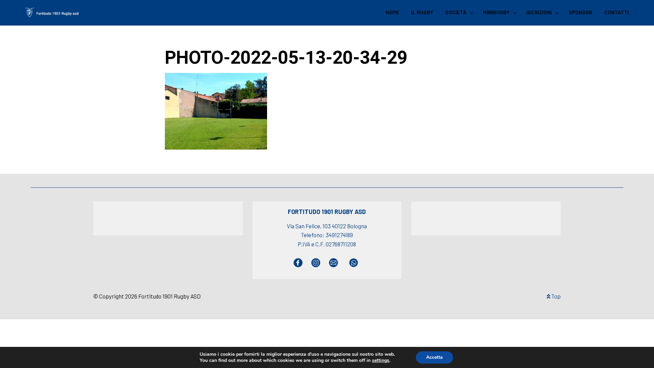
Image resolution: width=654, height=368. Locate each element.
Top (555, 296)
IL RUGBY (422, 12)
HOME (392, 12)
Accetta (434, 357)
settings (380, 360)
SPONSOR (580, 12)
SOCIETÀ (455, 12)
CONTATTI (616, 12)
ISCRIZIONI (539, 12)
